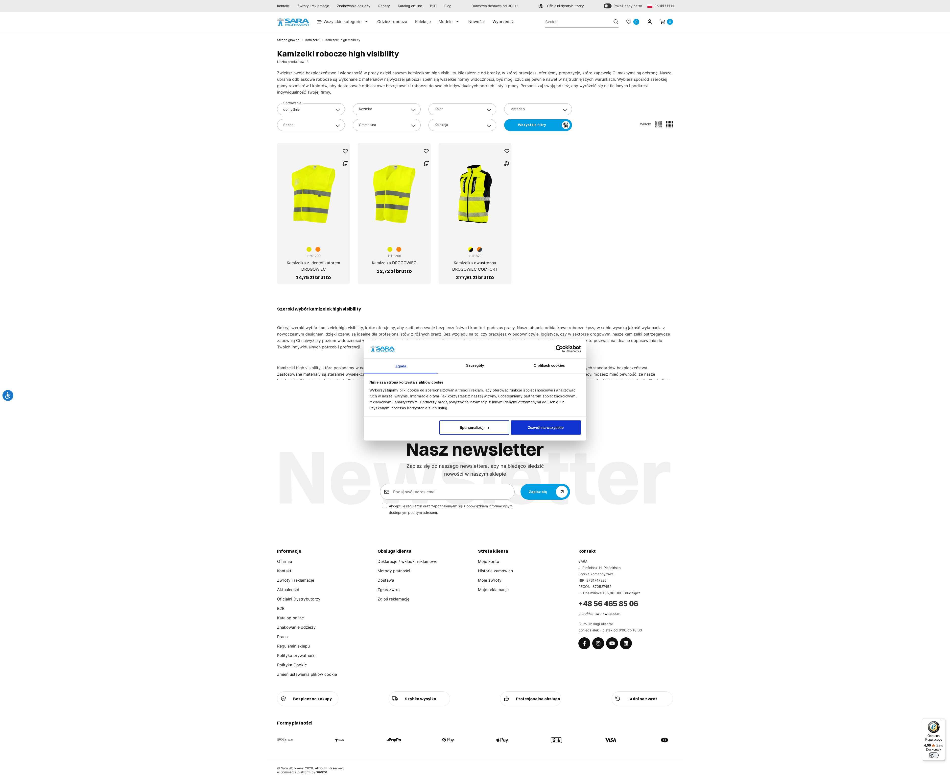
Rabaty (384, 6)
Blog (447, 6)
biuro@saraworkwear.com (599, 613)
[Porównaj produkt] (345, 163)
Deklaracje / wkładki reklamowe (407, 561)
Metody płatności (394, 570)
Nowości (476, 21)
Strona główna (288, 40)
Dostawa (386, 580)
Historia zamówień (495, 570)
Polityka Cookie (292, 664)
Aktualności (288, 589)
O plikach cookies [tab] (549, 365)
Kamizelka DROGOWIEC (394, 262)
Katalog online (290, 617)
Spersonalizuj (471, 427)
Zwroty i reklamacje (313, 6)
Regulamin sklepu (293, 646)
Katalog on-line (410, 6)
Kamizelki (312, 40)
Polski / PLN (663, 6)
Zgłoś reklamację (393, 599)
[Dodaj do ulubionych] (345, 151)
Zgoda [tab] (400, 366)
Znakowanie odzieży (353, 6)
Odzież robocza (392, 21)
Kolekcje (423, 21)
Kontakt (283, 6)
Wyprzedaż (503, 21)
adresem (430, 512)
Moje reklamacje (493, 589)
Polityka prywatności (296, 655)
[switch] (934, 755)
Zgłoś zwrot (389, 589)
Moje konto (488, 561)
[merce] (321, 772)
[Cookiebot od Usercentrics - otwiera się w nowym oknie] (559, 349)
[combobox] (311, 109)
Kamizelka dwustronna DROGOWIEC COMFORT (475, 266)
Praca (282, 636)
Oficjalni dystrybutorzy (565, 6)
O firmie (284, 561)
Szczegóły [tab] (475, 365)
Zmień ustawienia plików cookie (307, 674)
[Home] (293, 22)
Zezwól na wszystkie (546, 427)
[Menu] (942, 721)
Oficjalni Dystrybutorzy (298, 599)
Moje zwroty (489, 580)
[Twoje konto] (649, 21)
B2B (433, 6)
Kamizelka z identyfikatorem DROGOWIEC (313, 266)
